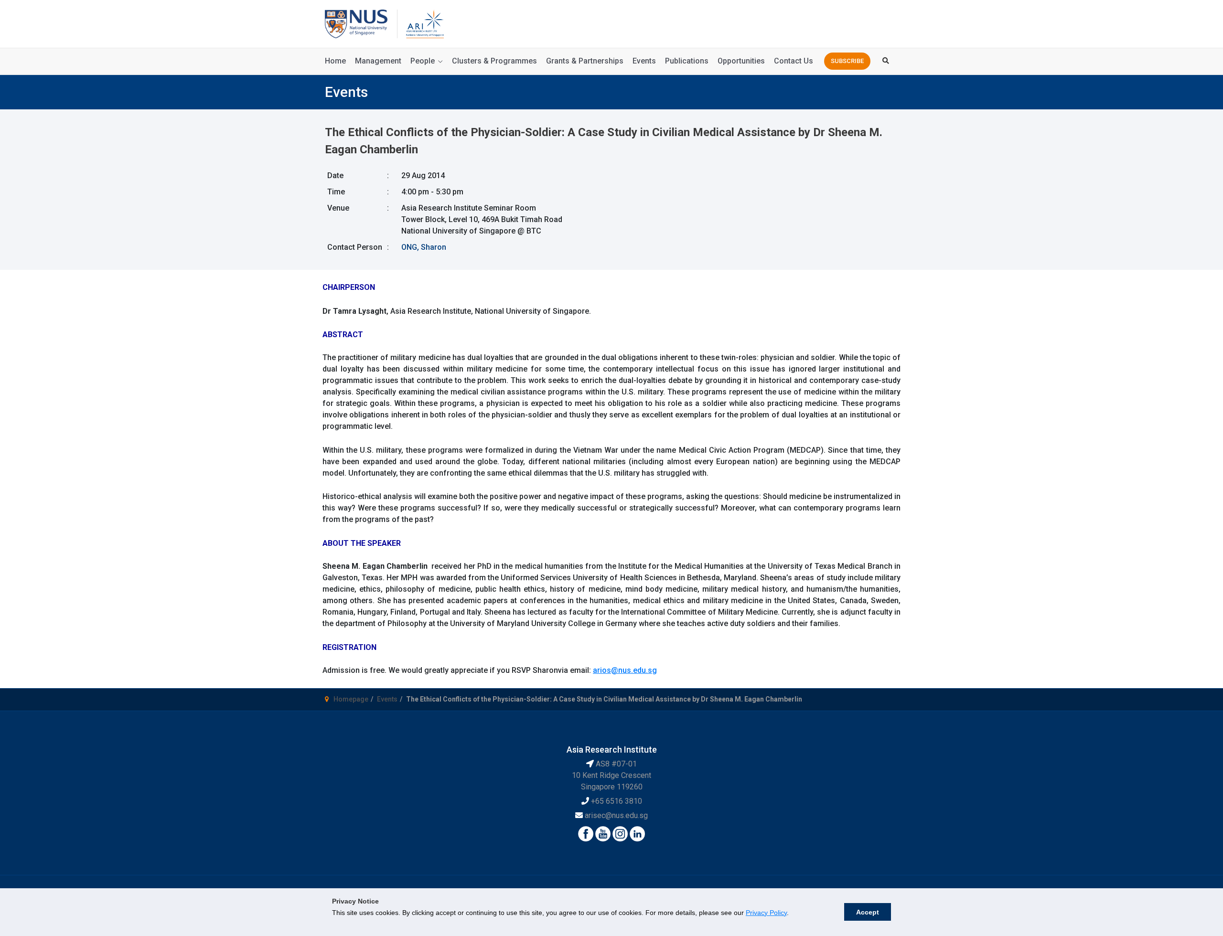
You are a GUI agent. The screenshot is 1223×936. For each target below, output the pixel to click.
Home (335, 60)
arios (602, 670)
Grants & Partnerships (584, 60)
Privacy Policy (766, 912)
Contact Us (793, 60)
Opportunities (741, 60)
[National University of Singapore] (356, 23)
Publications (686, 60)
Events (644, 60)
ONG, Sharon (423, 247)
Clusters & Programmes (494, 60)
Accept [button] (867, 912)
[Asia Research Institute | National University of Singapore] (424, 23)
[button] (847, 61)
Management (378, 60)
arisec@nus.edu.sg (616, 815)
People (422, 60)
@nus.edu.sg (634, 670)
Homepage (350, 699)
